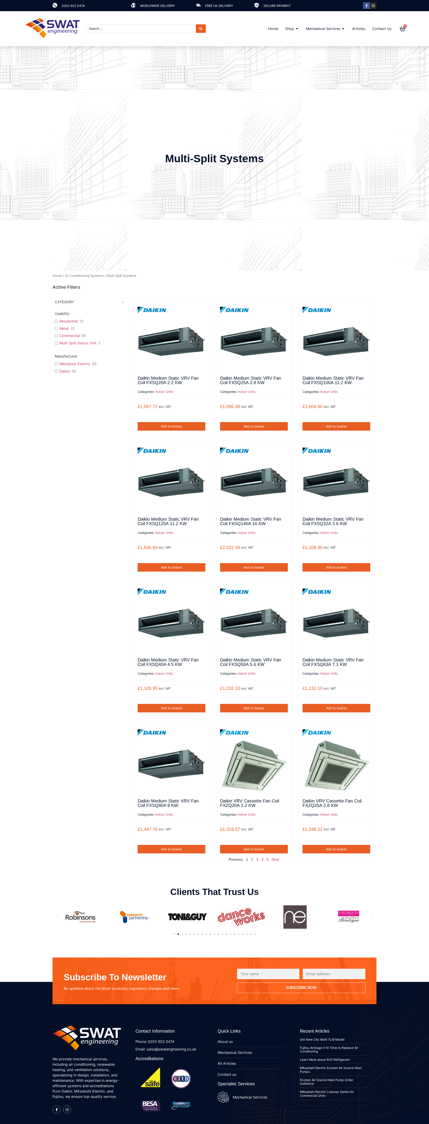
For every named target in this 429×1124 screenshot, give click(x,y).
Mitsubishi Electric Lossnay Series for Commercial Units (327, 1093)
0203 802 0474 (73, 6)
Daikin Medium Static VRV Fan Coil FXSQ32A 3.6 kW (333, 521)
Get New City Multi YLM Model (322, 1039)
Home (57, 276)
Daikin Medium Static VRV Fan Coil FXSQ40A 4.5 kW (168, 662)
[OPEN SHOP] (297, 28)
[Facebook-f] (366, 5)
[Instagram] (373, 5)
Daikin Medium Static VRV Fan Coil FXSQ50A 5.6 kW (250, 662)
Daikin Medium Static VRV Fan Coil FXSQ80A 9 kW (168, 803)
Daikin (64, 371)
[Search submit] (201, 28)
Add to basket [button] (171, 426)
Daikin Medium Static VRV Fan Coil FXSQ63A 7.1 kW (333, 662)
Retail (64, 328)
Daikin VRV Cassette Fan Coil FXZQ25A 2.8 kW (332, 803)
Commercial (69, 335)
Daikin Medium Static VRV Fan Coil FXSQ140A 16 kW (250, 521)
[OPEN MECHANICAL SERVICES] (343, 28)
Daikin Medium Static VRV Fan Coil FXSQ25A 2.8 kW (250, 380)
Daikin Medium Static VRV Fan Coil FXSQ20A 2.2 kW (168, 380)
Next (275, 859)
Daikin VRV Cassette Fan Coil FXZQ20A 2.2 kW (249, 803)
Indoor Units (164, 392)
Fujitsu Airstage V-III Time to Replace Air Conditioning (329, 1049)
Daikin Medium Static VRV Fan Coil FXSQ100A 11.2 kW (333, 380)
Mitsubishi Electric (74, 364)
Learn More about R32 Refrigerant (325, 1059)
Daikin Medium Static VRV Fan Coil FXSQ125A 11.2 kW (168, 521)
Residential (68, 321)
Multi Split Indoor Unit (78, 343)
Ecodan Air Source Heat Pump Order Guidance (326, 1082)
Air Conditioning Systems (84, 276)
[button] (57, 915)
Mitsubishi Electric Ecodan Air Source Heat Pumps (331, 1069)
